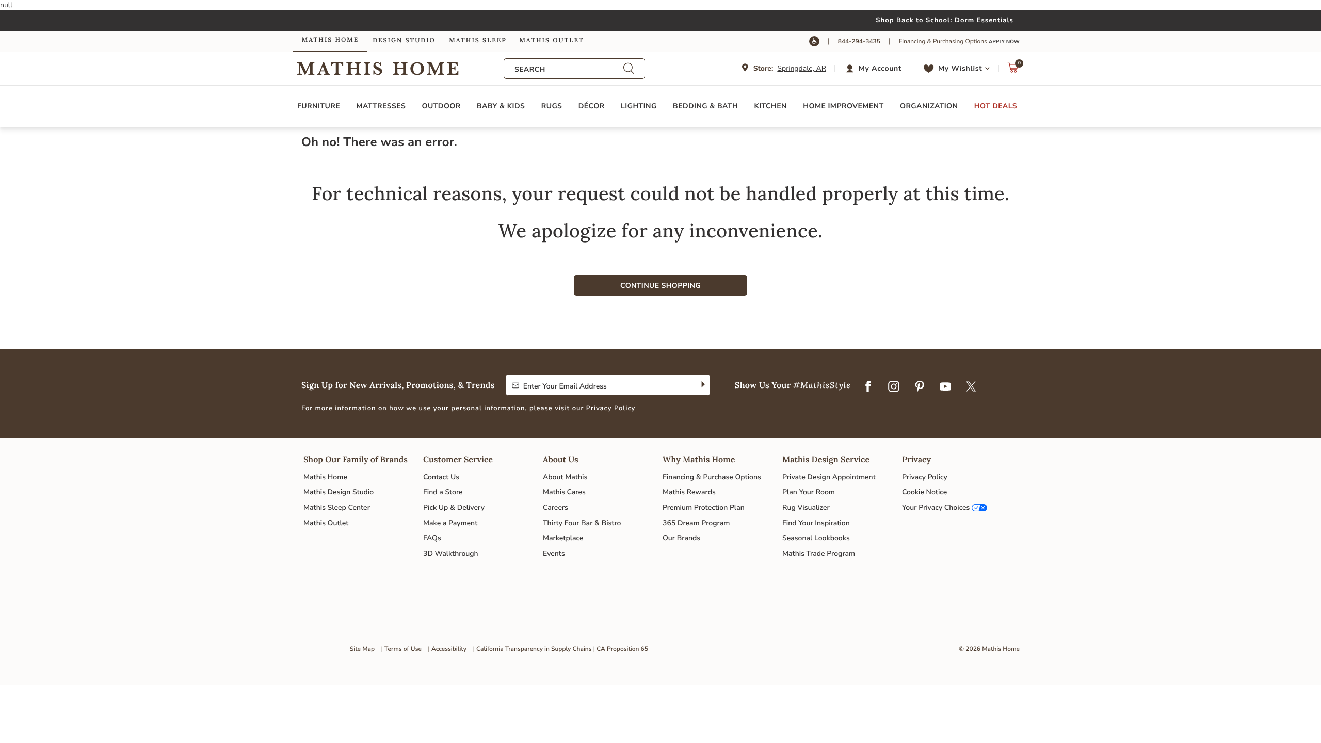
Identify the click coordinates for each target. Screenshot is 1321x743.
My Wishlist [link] (960, 68)
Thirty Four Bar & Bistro (582, 523)
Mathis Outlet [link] (551, 40)
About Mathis (565, 477)
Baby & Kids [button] (501, 106)
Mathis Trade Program (818, 553)
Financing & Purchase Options (712, 477)
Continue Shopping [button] (660, 285)
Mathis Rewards (689, 492)
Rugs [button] (551, 106)
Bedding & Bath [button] (705, 106)
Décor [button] (591, 106)
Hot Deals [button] (995, 106)
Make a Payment (450, 523)
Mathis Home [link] (330, 40)
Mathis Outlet (325, 523)
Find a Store (443, 492)
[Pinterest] (919, 387)
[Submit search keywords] (628, 68)
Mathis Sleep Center (336, 507)
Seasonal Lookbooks (816, 538)
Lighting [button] (639, 106)
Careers (555, 507)
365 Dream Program (696, 523)
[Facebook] (868, 387)
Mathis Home (325, 477)
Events (554, 553)
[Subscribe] (702, 385)
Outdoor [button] (441, 106)
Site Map (362, 649)
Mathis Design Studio (338, 492)
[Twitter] (971, 387)
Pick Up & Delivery (454, 507)
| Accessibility (447, 649)
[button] (875, 68)
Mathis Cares (564, 492)
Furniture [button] (318, 106)
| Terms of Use (401, 649)
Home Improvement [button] (843, 106)
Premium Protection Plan (704, 507)
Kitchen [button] (770, 106)
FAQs (432, 538)
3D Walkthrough (450, 553)
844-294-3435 (859, 42)
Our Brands (681, 538)
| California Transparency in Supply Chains (532, 649)
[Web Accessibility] (814, 41)
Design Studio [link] (404, 40)
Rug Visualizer (806, 507)
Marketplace (563, 538)
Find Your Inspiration (816, 523)
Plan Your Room (808, 492)
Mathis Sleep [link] (477, 40)
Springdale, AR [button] (801, 68)
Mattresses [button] (381, 106)
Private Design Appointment (829, 477)
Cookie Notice (924, 492)
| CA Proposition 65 (620, 649)
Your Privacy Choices (936, 507)
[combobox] (568, 69)
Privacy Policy (611, 408)
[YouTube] (945, 387)
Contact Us (441, 477)
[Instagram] (893, 387)
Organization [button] (929, 106)
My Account (880, 68)
